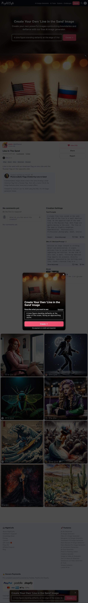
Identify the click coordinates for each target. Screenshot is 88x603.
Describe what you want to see (36, 309)
